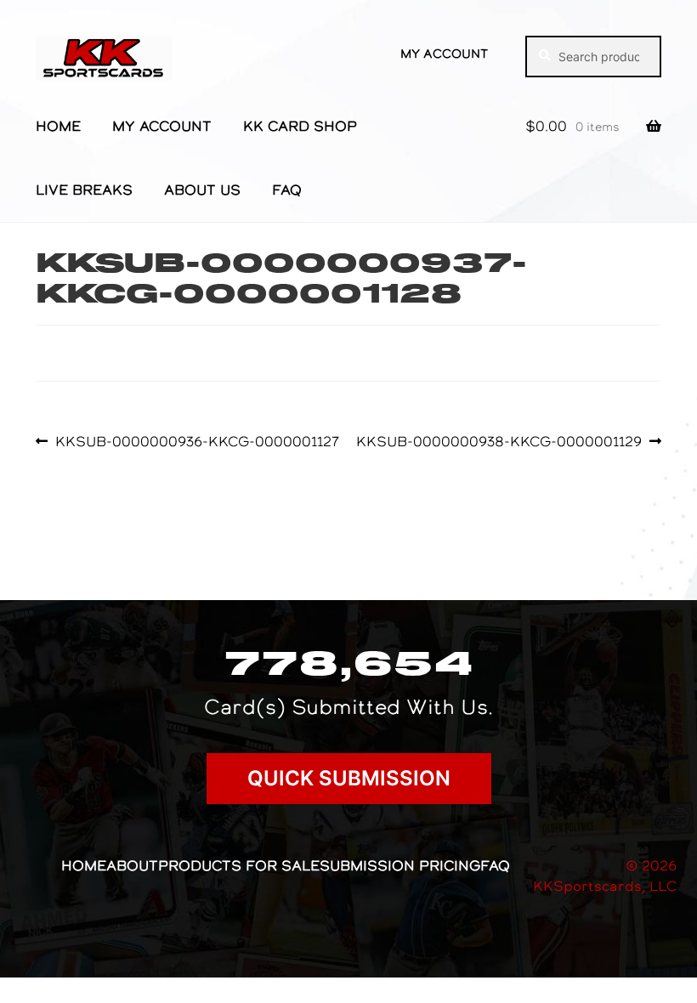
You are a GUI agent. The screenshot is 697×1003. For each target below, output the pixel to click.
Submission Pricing (400, 865)
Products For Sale (239, 865)
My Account (444, 53)
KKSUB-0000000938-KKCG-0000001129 (499, 441)
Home (58, 125)
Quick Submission (348, 778)
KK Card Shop (300, 125)
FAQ (287, 189)
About (132, 865)
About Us (202, 189)
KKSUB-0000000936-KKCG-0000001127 (196, 441)
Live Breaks (84, 189)
